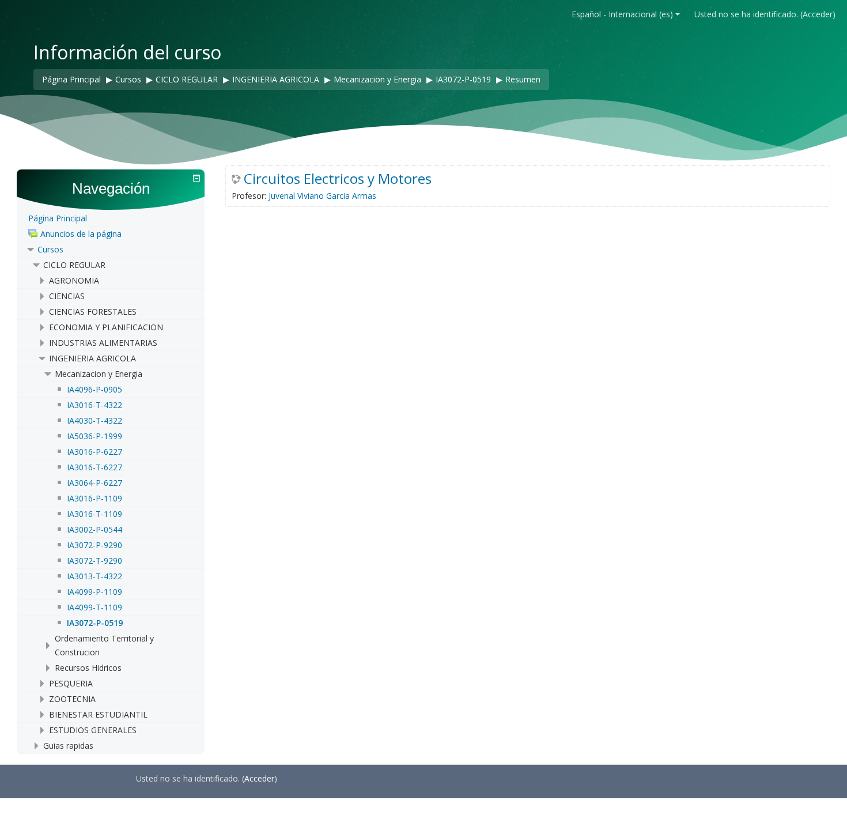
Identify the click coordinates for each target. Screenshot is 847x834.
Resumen (522, 79)
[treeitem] (111, 219)
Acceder (818, 14)
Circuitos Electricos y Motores (338, 179)
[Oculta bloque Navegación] (196, 178)
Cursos (50, 249)
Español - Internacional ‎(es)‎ (622, 14)
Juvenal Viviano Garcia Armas (322, 195)
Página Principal (57, 218)
